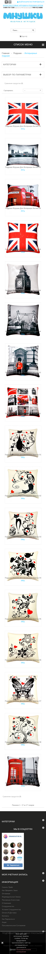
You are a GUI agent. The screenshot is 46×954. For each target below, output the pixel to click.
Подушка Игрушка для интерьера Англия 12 (23, 414)
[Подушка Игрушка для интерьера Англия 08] (23, 320)
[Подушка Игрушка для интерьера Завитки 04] (23, 566)
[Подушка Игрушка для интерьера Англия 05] (23, 238)
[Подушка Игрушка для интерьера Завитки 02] (23, 484)
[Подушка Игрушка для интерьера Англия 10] (23, 361)
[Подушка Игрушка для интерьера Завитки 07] (23, 689)
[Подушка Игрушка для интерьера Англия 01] (23, 114)
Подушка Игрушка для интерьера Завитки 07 (23, 701)
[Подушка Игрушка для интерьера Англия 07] (23, 771)
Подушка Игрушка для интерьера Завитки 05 (23, 619)
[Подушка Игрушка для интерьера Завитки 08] (23, 730)
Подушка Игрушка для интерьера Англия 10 (23, 372)
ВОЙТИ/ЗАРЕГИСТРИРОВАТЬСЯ (31, 2)
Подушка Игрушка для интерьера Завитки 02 (23, 496)
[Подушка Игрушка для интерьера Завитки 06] (23, 648)
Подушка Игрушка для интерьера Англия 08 (23, 331)
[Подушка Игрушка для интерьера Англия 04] (23, 197)
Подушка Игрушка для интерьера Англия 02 (23, 167)
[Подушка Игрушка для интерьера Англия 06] (23, 279)
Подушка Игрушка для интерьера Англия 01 (23, 126)
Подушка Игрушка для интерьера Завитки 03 (23, 537)
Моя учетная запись (15, 874)
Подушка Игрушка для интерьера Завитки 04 (23, 578)
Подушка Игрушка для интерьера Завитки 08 (23, 742)
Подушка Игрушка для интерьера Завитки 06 (23, 660)
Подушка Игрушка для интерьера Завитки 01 (23, 455)
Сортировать (8, 90)
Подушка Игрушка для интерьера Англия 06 (23, 290)
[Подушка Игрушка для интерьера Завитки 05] (23, 607)
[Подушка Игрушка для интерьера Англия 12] (23, 402)
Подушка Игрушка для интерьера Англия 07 (23, 783)
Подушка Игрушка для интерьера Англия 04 (23, 208)
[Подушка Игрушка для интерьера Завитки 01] (23, 443)
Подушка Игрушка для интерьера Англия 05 (23, 249)
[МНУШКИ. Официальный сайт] (23, 16)
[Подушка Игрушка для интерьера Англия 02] (23, 156)
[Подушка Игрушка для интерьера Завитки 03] (23, 525)
